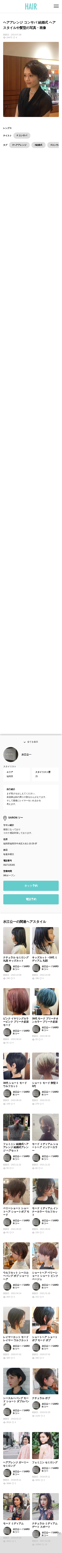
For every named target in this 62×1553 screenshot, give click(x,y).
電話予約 (31, 904)
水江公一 (26, 760)
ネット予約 (31, 891)
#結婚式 (38, 145)
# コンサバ (22, 135)
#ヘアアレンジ (19, 145)
